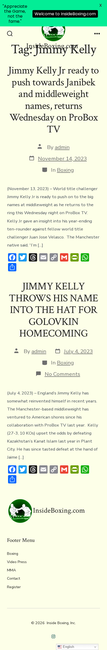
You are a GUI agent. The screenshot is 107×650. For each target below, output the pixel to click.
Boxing (65, 170)
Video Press (17, 561)
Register (14, 587)
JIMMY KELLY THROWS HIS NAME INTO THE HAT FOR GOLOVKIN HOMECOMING (53, 310)
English (68, 647)
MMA (11, 570)
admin (62, 147)
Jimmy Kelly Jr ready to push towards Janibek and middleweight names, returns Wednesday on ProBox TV (53, 100)
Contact (13, 578)
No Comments (62, 374)
